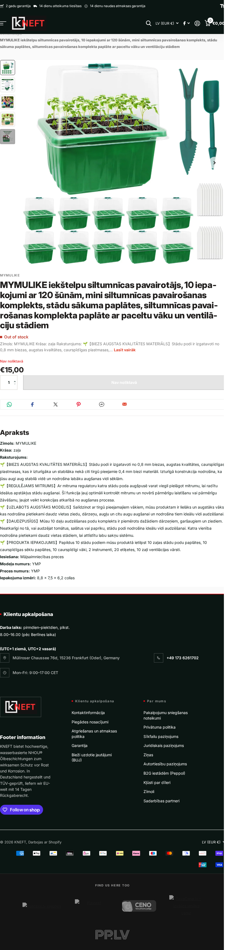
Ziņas (148, 754)
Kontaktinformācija (88, 712)
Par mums (157, 701)
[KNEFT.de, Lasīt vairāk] (186, 23)
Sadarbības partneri (161, 800)
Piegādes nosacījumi (90, 722)
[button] (16, 378)
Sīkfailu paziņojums (161, 736)
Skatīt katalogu (3, 23)
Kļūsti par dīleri (157, 782)
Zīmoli (149, 791)
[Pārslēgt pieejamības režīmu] (222, 6)
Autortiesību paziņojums (165, 763)
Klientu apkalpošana (28, 614)
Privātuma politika (160, 727)
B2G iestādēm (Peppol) (164, 773)
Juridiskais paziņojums (164, 745)
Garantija (80, 745)
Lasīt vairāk (125, 349)
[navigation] (7, 67)
